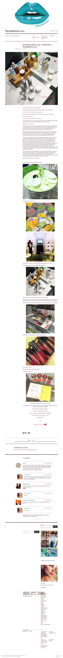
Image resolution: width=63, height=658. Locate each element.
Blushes (30, 371)
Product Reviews (43, 617)
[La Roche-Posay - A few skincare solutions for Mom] (53, 543)
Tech (41, 623)
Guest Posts (43, 605)
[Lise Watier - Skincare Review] (53, 535)
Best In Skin (43, 597)
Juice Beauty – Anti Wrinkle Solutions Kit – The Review (32, 118)
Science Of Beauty (44, 618)
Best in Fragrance (44, 593)
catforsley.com (51, 35)
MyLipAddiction (43, 615)
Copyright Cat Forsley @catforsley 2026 (47, 560)
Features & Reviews (44, 35)
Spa (41, 622)
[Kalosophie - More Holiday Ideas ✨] (45, 543)
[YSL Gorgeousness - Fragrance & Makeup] (45, 535)
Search (42, 524)
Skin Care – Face (43, 621)
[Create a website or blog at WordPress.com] (5, 526)
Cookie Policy (18, 656)
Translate (30, 631)
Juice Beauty (31, 123)
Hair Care (42, 606)
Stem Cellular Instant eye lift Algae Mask (33, 297)
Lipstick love (43, 611)
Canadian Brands (44, 600)
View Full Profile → (44, 587)
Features (42, 603)
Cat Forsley (28, 474)
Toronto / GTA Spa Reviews (45, 624)
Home (34, 35)
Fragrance (42, 604)
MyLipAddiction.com (14, 31)
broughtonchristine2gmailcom (29, 500)
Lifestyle (42, 610)
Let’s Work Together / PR (36, 38)
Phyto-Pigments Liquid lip (27, 367)
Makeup (42, 613)
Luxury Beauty (43, 612)
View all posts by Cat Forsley (32, 449)
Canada (42, 599)
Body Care (42, 598)
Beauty (42, 592)
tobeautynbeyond (26, 484)
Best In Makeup (43, 596)
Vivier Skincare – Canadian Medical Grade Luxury (44, 646)
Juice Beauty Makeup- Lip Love (28, 116)
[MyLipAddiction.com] (31, 14)
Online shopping (44, 616)
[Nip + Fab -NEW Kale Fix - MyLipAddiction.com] (45, 552)
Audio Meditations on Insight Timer (44, 38)
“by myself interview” (33, 120)
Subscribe (36, 531)
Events (42, 602)
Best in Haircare (43, 594)
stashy (24, 463)
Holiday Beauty (43, 609)
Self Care (42, 619)
